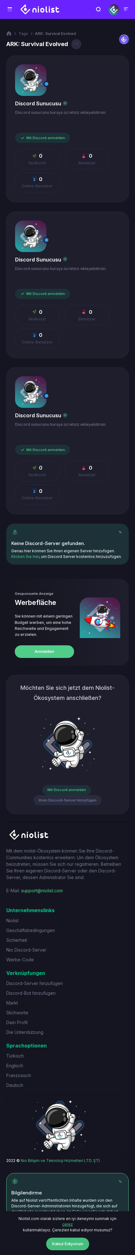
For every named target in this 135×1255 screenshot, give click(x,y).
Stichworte (17, 1012)
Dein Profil (17, 1022)
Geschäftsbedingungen (30, 930)
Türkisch (15, 1056)
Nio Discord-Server (26, 950)
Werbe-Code (20, 959)
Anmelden (44, 651)
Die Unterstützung (24, 1032)
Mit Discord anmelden (45, 138)
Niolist (12, 920)
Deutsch (14, 1085)
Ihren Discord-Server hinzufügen (67, 800)
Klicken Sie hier (25, 556)
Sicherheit (16, 940)
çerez (67, 1224)
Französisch (18, 1075)
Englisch (14, 1065)
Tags (23, 34)
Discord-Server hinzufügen (34, 983)
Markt (12, 1003)
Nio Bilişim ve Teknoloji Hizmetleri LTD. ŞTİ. (60, 1160)
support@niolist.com (42, 890)
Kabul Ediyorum (67, 1243)
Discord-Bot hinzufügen (31, 993)
